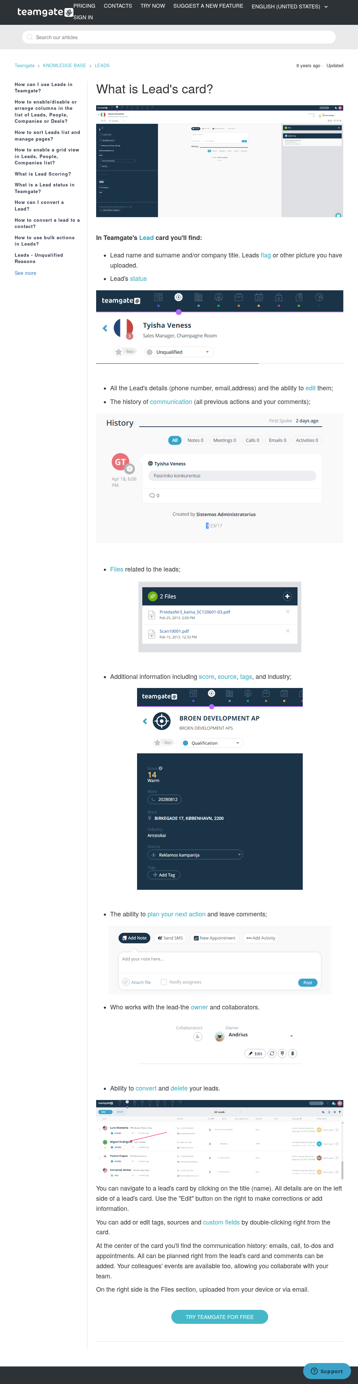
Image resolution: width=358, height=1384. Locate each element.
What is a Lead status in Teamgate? (45, 188)
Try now (153, 5)
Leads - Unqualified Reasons (39, 258)
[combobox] (179, 37)
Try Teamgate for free (220, 1316)
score (206, 676)
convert (146, 1087)
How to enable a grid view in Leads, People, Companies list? (47, 156)
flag (266, 254)
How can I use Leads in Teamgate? (44, 87)
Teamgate (25, 65)
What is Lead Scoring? (43, 174)
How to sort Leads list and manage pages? (47, 135)
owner (199, 1006)
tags (246, 676)
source (227, 676)
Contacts (118, 5)
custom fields (222, 1221)
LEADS (102, 65)
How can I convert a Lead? (39, 205)
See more (25, 272)
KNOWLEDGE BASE (64, 65)
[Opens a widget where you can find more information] (327, 1372)
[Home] (45, 11)
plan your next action (177, 913)
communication (171, 401)
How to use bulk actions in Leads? (45, 240)
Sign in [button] (83, 17)
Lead (146, 237)
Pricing (84, 5)
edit (311, 387)
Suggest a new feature (208, 5)
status (138, 278)
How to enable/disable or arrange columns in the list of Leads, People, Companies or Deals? (46, 112)
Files (116, 568)
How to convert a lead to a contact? (47, 223)
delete (179, 1087)
